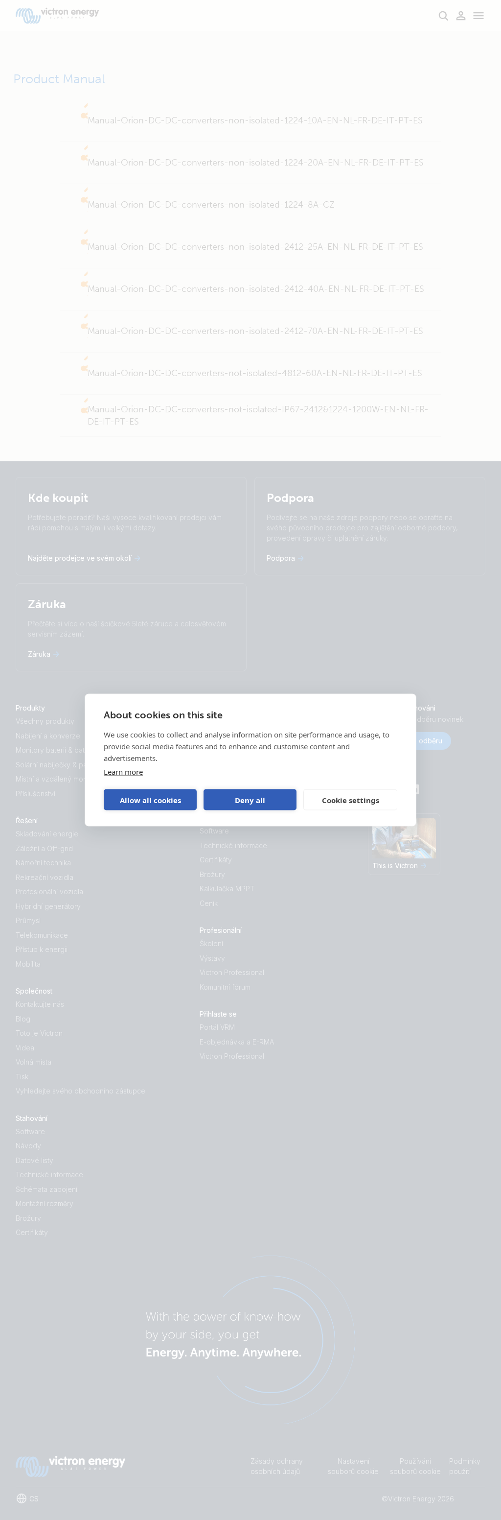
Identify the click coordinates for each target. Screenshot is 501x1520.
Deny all (250, 800)
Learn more (123, 772)
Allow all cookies (150, 800)
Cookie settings (350, 800)
